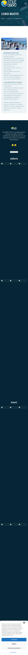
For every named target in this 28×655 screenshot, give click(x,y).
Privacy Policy (14, 151)
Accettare (14, 639)
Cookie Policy (13, 652)
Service (9, 19)
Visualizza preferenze (14, 648)
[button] (24, 622)
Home (3, 19)
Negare (14, 644)
